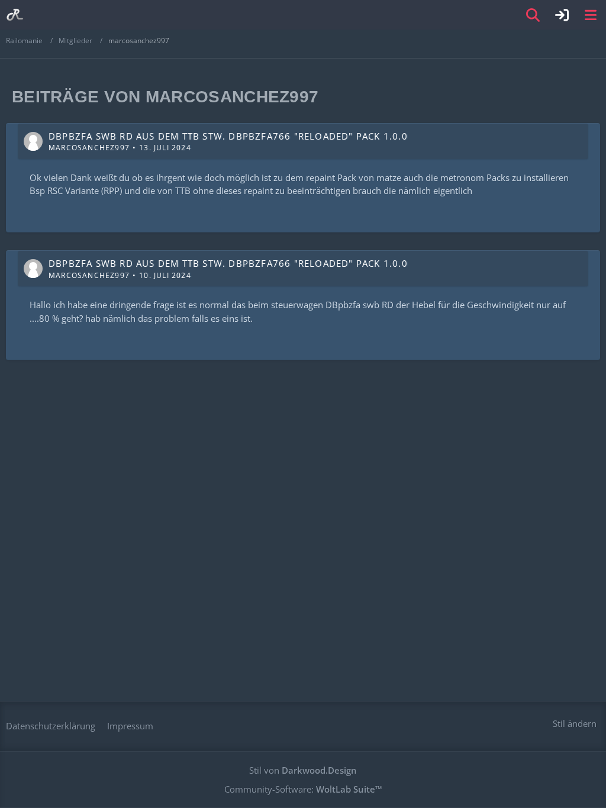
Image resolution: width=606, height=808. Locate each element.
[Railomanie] (15, 15)
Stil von (303, 770)
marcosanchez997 (89, 148)
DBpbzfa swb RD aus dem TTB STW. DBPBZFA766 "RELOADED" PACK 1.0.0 (228, 136)
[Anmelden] (562, 15)
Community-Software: (303, 789)
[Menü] (590, 15)
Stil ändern (575, 723)
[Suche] (533, 15)
